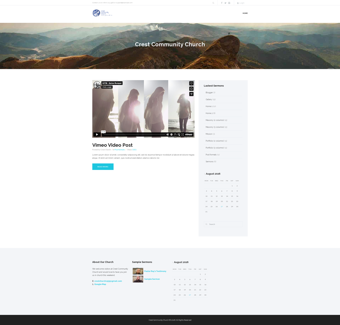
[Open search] (213, 2)
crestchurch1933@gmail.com (108, 281)
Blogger (209, 92)
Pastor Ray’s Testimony (155, 271)
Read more (102, 167)
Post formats (120, 150)
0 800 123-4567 (108, 3)
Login (241, 3)
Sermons (209, 162)
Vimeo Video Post (112, 145)
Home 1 (209, 106)
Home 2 (209, 113)
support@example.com (124, 3)
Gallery (209, 99)
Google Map (100, 284)
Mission (209, 134)
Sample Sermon (152, 279)
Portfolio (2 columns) (215, 141)
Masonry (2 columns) (215, 120)
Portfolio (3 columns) (215, 148)
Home (245, 13)
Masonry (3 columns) (215, 127)
